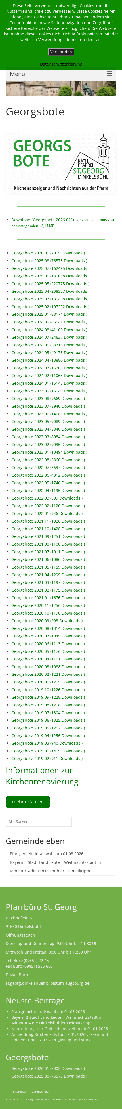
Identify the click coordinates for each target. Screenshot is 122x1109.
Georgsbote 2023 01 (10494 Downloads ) (49, 452)
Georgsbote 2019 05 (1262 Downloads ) (48, 728)
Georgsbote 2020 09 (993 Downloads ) (47, 620)
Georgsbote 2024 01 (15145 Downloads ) (49, 383)
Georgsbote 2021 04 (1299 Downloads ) (48, 574)
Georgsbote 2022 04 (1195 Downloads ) (48, 490)
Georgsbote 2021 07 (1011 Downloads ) (48, 551)
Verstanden (61, 51)
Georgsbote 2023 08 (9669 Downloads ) (48, 398)
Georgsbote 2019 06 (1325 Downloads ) (48, 720)
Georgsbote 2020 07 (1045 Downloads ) (48, 636)
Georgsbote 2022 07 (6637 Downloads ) (48, 467)
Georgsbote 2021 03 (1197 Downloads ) (48, 582)
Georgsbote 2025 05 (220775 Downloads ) (50, 283)
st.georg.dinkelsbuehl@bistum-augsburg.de (47, 983)
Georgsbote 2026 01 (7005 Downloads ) (48, 253)
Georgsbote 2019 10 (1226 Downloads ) (48, 689)
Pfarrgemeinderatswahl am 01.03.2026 (46, 853)
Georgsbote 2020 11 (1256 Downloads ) (48, 605)
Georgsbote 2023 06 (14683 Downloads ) (49, 413)
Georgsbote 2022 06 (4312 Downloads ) (48, 475)
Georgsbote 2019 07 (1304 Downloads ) (48, 712)
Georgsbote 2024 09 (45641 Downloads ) (49, 322)
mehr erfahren (28, 802)
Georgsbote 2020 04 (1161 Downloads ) (48, 659)
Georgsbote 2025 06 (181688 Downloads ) (50, 276)
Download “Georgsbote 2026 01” (62, 222)
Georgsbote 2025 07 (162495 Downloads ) (50, 268)
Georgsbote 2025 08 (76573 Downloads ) (49, 260)
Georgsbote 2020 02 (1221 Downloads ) (48, 674)
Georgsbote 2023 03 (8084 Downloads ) (48, 436)
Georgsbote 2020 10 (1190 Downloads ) (48, 613)
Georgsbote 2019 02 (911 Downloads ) (47, 758)
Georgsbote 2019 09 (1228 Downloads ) (48, 697)
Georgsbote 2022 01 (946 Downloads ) (47, 513)
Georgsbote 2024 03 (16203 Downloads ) (49, 368)
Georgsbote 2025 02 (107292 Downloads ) (50, 306)
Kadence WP (89, 1099)
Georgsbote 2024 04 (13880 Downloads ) (49, 360)
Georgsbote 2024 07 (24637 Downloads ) (49, 337)
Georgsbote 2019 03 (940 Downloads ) (47, 743)
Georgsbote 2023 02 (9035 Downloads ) (48, 444)
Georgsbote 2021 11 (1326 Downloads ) (48, 521)
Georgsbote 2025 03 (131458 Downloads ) (50, 299)
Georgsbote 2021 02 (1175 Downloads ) (48, 590)
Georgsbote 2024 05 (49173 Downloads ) (49, 352)
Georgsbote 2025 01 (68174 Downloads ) (49, 314)
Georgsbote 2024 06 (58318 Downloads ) (49, 345)
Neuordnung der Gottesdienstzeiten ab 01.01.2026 (59, 1028)
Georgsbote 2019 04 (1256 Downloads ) (48, 735)
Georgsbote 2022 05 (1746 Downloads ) (48, 482)
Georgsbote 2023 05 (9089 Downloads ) (48, 421)
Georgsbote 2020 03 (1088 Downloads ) (48, 666)
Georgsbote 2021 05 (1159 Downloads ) (48, 567)
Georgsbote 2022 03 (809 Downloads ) (47, 498)
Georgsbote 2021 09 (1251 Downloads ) (48, 536)
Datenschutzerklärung (61, 64)
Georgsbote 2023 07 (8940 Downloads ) (48, 406)
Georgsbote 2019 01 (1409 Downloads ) (48, 751)
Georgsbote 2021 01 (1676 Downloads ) (48, 597)
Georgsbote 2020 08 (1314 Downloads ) (48, 628)
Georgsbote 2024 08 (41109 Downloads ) (49, 329)
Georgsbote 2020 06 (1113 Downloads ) (48, 643)
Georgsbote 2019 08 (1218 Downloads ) (48, 705)
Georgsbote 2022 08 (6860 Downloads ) (48, 459)
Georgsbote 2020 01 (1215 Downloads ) (48, 682)
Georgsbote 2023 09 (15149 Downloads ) (49, 390)
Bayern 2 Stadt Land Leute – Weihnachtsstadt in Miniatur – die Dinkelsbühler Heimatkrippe (56, 1020)
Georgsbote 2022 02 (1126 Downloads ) (48, 505)
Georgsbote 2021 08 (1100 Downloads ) (48, 544)
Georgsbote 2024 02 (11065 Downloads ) (49, 375)
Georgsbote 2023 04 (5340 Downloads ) (48, 429)
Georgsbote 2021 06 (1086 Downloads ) (48, 559)
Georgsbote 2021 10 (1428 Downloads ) (48, 528)
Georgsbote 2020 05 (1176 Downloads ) (48, 651)
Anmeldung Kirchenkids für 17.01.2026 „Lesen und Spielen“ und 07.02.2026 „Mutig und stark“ (59, 1037)
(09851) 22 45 (36, 960)
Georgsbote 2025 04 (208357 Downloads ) (50, 291)
